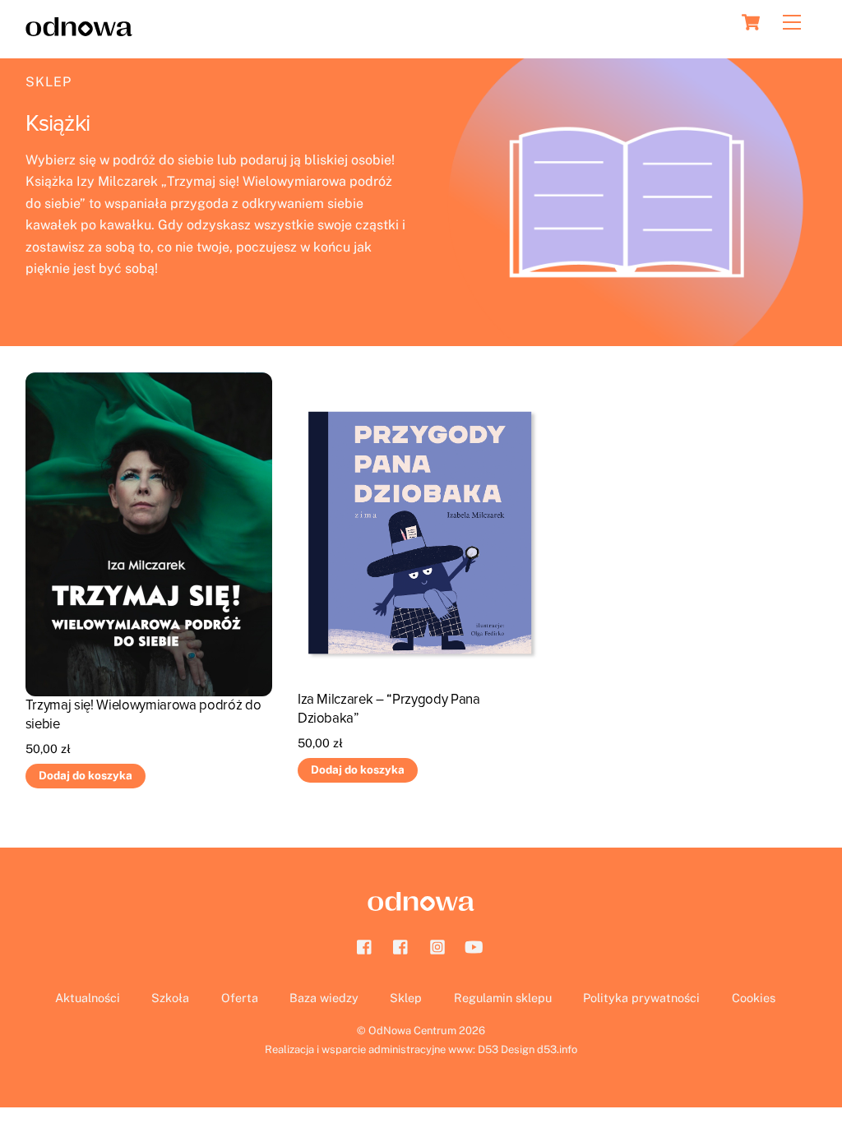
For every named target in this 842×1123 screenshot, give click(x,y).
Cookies (753, 998)
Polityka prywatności (641, 998)
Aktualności (87, 998)
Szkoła (170, 998)
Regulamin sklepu (503, 998)
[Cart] (750, 22)
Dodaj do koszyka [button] (85, 775)
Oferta (239, 998)
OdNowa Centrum (412, 1030)
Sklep (48, 82)
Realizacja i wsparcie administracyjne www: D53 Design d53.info (421, 1049)
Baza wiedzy (324, 998)
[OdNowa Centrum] (78, 28)
